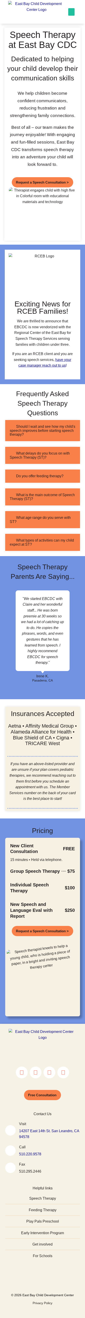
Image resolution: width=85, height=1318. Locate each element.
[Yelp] (49, 1072)
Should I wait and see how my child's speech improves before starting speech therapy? (42, 430)
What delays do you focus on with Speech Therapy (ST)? (40, 455)
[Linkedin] (63, 1072)
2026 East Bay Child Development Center (43, 1295)
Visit (22, 1124)
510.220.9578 (30, 1154)
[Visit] (10, 1130)
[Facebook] (35, 1072)
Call (22, 1147)
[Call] (10, 1150)
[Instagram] (22, 1072)
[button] (71, 12)
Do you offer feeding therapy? (39, 476)
